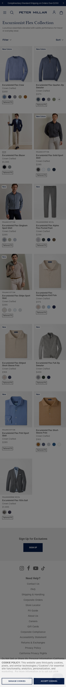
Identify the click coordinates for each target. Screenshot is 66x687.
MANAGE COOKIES (16, 681)
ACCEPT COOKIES (49, 681)
